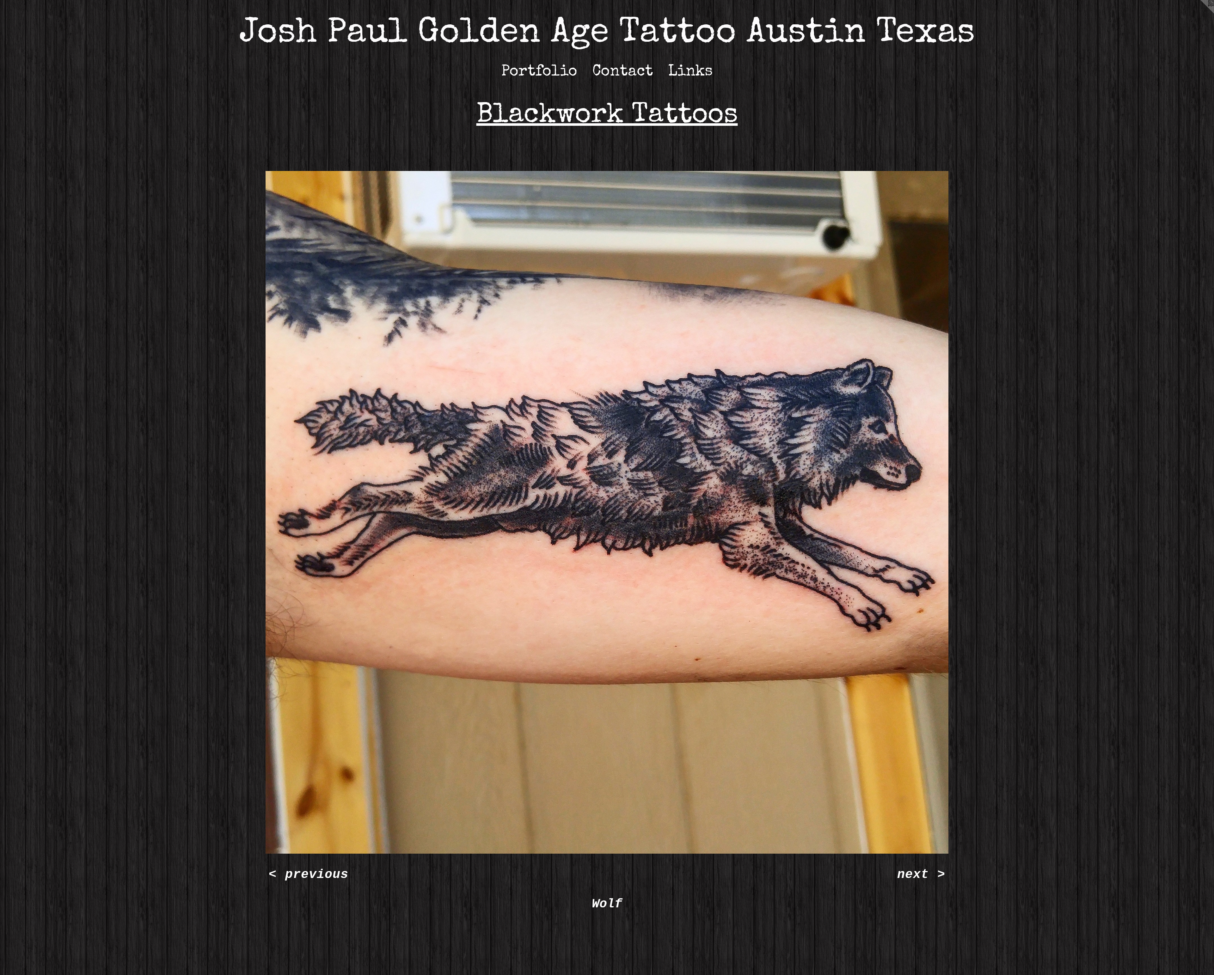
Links (690, 72)
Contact (622, 72)
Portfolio (539, 72)
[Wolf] (607, 512)
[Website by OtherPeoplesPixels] (1201, 12)
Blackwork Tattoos (607, 116)
